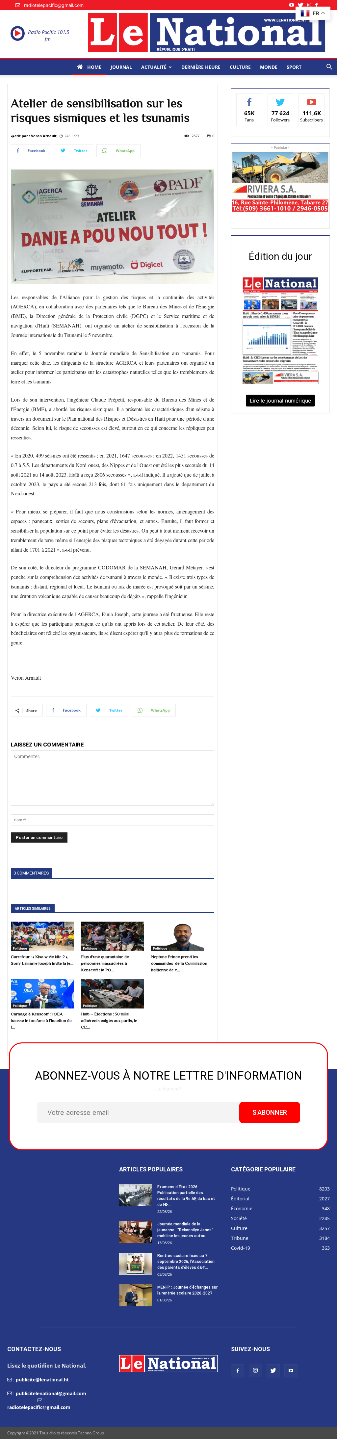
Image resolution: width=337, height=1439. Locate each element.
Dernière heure (200, 67)
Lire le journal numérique (280, 400)
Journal (121, 67)
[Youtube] (293, 5)
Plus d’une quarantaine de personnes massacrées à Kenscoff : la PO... (105, 963)
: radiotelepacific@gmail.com (52, 5)
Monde (268, 67)
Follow (280, 98)
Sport (294, 67)
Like (249, 98)
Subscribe (311, 98)
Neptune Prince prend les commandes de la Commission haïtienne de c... (179, 963)
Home (93, 67)
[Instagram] (311, 5)
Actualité (154, 67)
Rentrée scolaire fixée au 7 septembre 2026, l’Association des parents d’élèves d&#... (186, 1261)
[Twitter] (302, 5)
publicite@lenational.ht (42, 1379)
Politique (20, 948)
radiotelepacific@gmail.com (38, 1407)
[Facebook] (318, 5)
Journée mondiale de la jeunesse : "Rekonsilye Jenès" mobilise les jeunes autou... (185, 1230)
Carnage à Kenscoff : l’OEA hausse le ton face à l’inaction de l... (41, 1020)
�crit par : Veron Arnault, (34, 135)
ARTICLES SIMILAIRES (33, 908)
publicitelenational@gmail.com (51, 1393)
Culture (240, 67)
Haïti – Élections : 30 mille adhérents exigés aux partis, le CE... (109, 1020)
